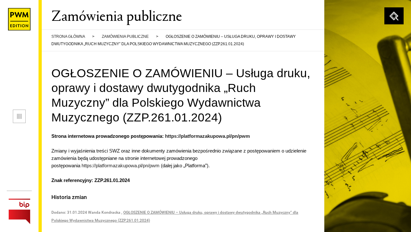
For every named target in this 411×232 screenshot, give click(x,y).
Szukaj (394, 16)
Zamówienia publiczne (125, 36)
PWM (19, 19)
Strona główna (68, 36)
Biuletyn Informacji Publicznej (19, 211)
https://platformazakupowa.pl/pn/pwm (207, 136)
